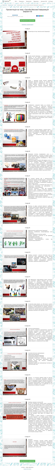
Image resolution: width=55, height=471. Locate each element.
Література (21, 1)
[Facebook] (36, 16)
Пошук (51, 1)
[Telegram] (43, 16)
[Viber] (39, 16)
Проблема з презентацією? (27, 24)
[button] (27, 20)
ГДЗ (16, 1)
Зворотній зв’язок (27, 469)
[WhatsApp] (41, 16)
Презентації (28, 1)
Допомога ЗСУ (44, 1)
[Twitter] (38, 16)
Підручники (36, 1)
